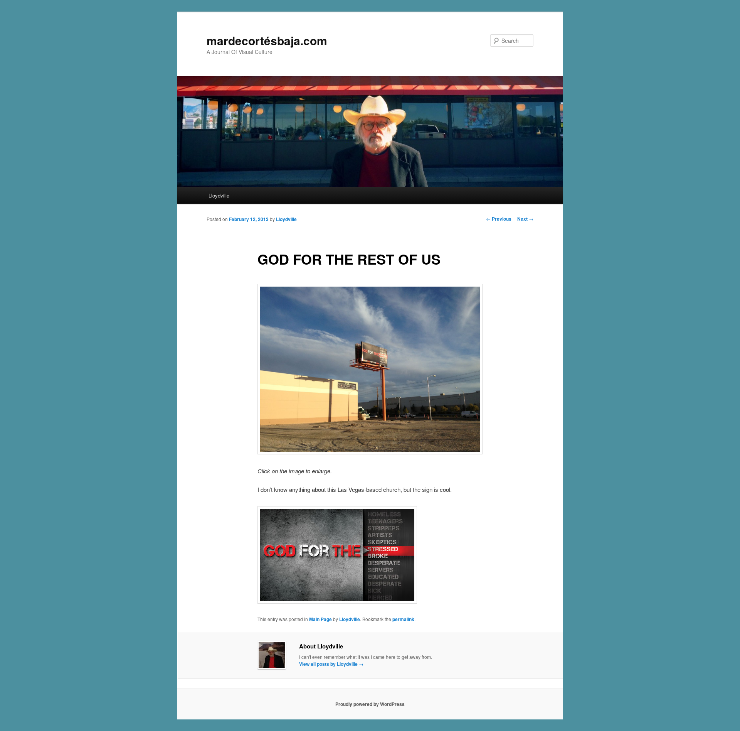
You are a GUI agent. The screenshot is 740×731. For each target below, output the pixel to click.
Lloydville (219, 195)
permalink (403, 619)
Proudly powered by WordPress (370, 704)
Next (525, 218)
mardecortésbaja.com (267, 40)
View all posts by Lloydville (331, 663)
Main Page (320, 619)
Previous (498, 218)
